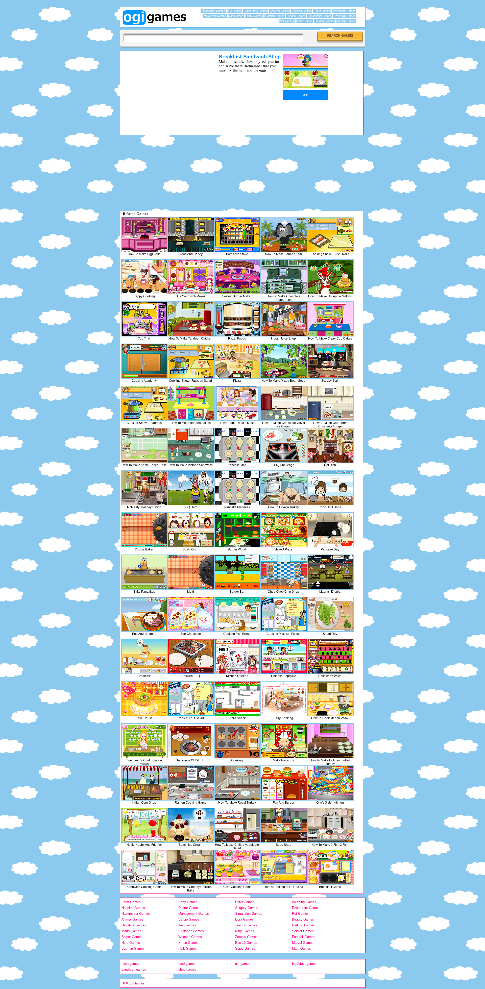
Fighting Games (274, 15)
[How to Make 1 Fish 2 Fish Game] (330, 825)
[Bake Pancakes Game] (144, 572)
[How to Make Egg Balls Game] (144, 234)
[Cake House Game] (144, 698)
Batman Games (133, 948)
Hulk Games (187, 948)
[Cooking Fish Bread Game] (237, 614)
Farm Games (131, 902)
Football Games (303, 937)
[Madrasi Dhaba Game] (330, 572)
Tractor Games (246, 925)
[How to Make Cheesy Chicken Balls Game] (191, 867)
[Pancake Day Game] (330, 529)
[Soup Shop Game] (284, 825)
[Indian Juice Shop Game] (284, 318)
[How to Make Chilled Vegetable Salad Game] (237, 825)
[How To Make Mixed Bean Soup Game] (284, 361)
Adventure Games (344, 10)
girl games (242, 964)
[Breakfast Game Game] (330, 867)
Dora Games (244, 919)
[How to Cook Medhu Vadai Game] (330, 698)
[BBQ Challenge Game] (284, 445)
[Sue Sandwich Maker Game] (191, 276)
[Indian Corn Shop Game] (144, 783)
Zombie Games (246, 937)
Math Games (301, 948)
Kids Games (235, 15)
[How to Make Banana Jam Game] (284, 234)
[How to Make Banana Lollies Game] (191, 403)
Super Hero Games (256, 10)
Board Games (322, 10)
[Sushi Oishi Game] (191, 529)
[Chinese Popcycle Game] (284, 656)
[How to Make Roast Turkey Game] (237, 783)
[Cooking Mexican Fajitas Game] (284, 614)
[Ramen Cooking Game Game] (191, 783)
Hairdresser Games (136, 913)
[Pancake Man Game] (237, 445)
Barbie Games (188, 919)
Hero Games (131, 943)
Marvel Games (302, 943)
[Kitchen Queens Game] (237, 656)
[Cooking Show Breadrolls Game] (144, 403)
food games (187, 964)
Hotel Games (244, 902)
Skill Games (234, 10)
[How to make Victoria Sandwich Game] (191, 445)
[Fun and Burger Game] (284, 783)
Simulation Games (248, 913)
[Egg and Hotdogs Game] (144, 614)
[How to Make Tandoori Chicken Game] (191, 318)
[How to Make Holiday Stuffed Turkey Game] (330, 740)
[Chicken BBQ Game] (191, 656)
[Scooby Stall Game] (330, 361)
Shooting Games (324, 20)
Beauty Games (303, 919)
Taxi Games (187, 925)
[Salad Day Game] (330, 614)
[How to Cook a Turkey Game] (284, 487)
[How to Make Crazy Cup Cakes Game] (330, 318)
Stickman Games (191, 931)
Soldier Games (303, 931)
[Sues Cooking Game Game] (237, 867)
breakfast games (304, 964)
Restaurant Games (306, 908)
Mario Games (131, 931)
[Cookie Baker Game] (144, 529)
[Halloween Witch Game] (330, 656)
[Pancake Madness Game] (237, 487)
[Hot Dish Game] (330, 445)
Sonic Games (245, 948)
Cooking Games (280, 10)
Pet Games (300, 913)
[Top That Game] (144, 318)
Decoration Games (213, 10)
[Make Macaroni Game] (284, 740)
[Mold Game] (191, 572)
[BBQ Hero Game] (191, 487)
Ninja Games (244, 931)
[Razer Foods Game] (237, 318)
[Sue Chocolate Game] (191, 614)
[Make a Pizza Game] (284, 529)
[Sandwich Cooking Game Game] (144, 867)
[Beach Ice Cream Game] (191, 825)
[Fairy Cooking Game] (284, 698)
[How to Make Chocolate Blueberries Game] (284, 276)
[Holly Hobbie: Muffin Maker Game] (237, 403)
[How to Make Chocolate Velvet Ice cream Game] (284, 403)
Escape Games (296, 15)
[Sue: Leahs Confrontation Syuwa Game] (144, 740)
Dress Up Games (344, 15)
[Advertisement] (162, 89)
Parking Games (303, 925)
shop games (187, 969)
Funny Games (254, 15)
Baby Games (188, 902)
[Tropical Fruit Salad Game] (191, 698)
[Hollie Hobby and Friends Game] (144, 825)
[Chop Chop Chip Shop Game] (284, 572)
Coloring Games (302, 10)
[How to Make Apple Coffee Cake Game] (144, 445)
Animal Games (132, 919)
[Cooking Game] (237, 740)
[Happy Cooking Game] (144, 276)
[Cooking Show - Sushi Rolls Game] (330, 234)
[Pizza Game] (237, 361)
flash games (130, 964)
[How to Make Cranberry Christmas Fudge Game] (330, 403)
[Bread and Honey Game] (191, 234)
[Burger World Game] (237, 529)
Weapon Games (190, 937)
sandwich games (134, 969)
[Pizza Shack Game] (237, 698)
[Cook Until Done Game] (330, 487)
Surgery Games (246, 908)
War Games (286, 20)
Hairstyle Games (134, 925)
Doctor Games (189, 908)
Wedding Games (304, 902)
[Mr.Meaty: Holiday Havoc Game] (144, 487)
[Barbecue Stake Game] (237, 234)
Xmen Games (188, 943)
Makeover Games (215, 15)
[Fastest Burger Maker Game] (237, 276)
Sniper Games (132, 937)
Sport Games (304, 20)
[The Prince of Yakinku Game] (191, 740)
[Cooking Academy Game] (144, 361)
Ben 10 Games (246, 943)
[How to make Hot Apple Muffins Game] (330, 276)
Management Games (193, 913)
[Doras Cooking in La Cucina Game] (284, 867)
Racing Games (346, 20)
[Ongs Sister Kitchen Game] (330, 783)
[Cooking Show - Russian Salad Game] (191, 361)
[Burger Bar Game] (237, 572)
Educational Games (320, 15)
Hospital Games (133, 908)
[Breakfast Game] (144, 656)
